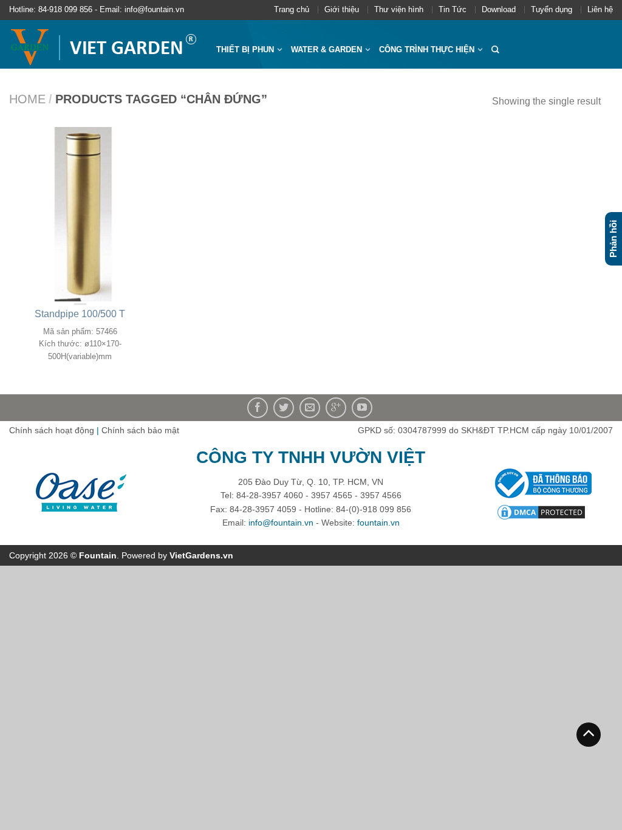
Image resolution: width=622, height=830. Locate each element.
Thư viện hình (398, 9)
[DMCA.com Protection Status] (541, 511)
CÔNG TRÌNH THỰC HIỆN (426, 49)
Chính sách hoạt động (51, 430)
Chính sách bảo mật (140, 430)
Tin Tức (452, 9)
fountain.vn (378, 522)
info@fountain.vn (280, 522)
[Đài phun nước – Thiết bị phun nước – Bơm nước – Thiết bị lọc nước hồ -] (103, 44)
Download (499, 9)
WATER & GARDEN (326, 49)
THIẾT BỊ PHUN (245, 49)
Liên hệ (600, 9)
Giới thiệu (341, 9)
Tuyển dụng (551, 9)
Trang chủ (291, 9)
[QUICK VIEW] (80, 214)
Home (27, 99)
